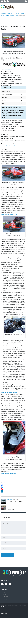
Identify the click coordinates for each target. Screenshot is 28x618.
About (2, 611)
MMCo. (3, 606)
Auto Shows (5, 596)
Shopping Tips (6, 598)
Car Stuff (4, 594)
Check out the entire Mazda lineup (9, 145)
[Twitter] (13, 487)
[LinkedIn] (13, 491)
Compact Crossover (9, 69)
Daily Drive (5, 592)
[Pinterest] (13, 489)
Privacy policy (4, 613)
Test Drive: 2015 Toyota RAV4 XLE (9, 214)
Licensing (3, 615)
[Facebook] (13, 485)
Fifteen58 (24, 605)
